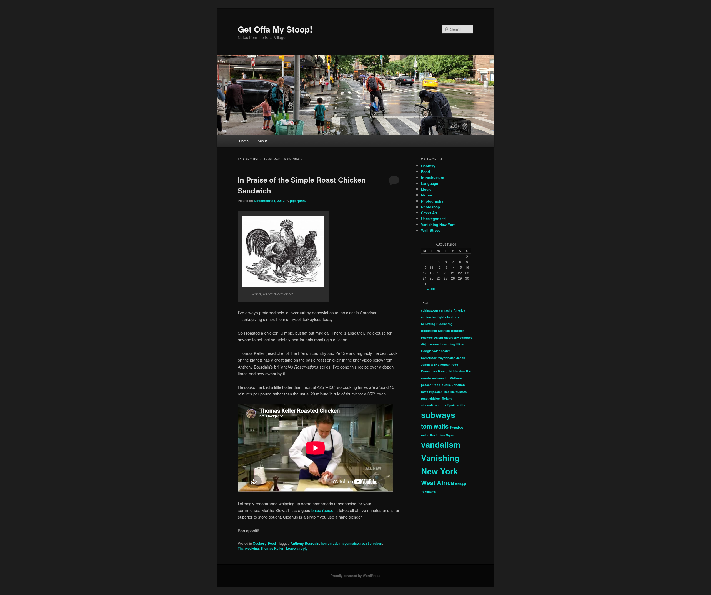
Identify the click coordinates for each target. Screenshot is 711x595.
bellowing (428, 324)
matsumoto (440, 378)
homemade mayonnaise (340, 543)
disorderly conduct (458, 337)
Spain (451, 405)
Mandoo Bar (462, 371)
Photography (432, 201)
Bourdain (458, 330)
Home (244, 140)
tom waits (435, 426)
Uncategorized (433, 218)
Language (429, 183)
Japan (460, 358)
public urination (453, 385)
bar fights (439, 317)
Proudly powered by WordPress (355, 575)
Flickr (460, 344)
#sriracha (445, 310)
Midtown (456, 378)
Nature (426, 195)
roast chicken (371, 543)
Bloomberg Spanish (435, 330)
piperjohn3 (298, 200)
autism (426, 317)
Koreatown (429, 371)
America (459, 310)
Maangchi (445, 371)
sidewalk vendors (433, 405)
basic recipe (322, 510)
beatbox (453, 317)
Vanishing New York (438, 224)
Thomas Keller (272, 548)
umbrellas (428, 435)
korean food (449, 364)
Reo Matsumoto (455, 392)
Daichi (438, 337)
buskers (427, 337)
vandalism (440, 444)
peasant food (430, 385)
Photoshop (430, 207)
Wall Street (430, 230)
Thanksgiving (248, 548)
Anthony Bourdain (305, 543)
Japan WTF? (430, 364)
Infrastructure (432, 177)
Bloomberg (444, 324)
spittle (461, 405)
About (262, 140)
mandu (426, 378)
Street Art (429, 212)
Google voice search (436, 351)
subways (438, 414)
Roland (447, 398)
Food (272, 543)
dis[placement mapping (438, 344)
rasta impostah (432, 392)
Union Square (446, 435)
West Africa (437, 482)
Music (426, 189)
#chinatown (429, 310)
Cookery (259, 543)
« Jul (431, 289)
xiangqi (460, 484)
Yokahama (428, 491)
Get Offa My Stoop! (275, 29)
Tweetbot (456, 427)
